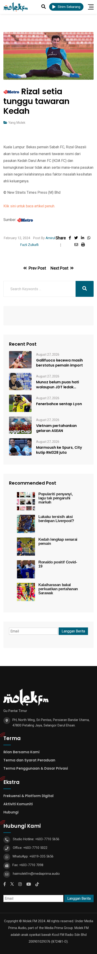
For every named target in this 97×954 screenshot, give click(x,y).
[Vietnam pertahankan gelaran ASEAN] (20, 425)
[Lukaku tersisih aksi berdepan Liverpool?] (26, 524)
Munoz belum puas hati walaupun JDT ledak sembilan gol (57, 385)
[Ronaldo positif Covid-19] (26, 569)
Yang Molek (16, 123)
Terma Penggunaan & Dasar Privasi (35, 768)
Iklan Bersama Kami (21, 752)
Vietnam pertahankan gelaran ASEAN (56, 428)
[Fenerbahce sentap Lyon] (20, 403)
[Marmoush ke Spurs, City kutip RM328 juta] (20, 447)
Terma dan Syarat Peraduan (29, 760)
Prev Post (37, 268)
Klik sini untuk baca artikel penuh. (29, 206)
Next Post (59, 268)
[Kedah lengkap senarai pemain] (26, 547)
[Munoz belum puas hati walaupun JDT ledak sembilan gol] (20, 381)
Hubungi (10, 812)
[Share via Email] (77, 245)
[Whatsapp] (90, 238)
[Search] (43, 6)
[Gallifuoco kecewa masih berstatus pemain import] (20, 359)
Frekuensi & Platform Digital (28, 795)
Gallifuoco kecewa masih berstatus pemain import (59, 363)
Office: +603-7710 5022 (30, 848)
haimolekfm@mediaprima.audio (36, 874)
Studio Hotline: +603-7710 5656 (36, 839)
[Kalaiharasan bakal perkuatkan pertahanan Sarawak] (26, 592)
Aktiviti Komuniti (18, 804)
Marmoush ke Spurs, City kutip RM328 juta (59, 450)
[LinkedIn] (84, 238)
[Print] (84, 245)
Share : (60, 241)
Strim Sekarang (69, 7)
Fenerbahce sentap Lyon (59, 403)
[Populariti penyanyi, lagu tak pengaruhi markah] (26, 501)
